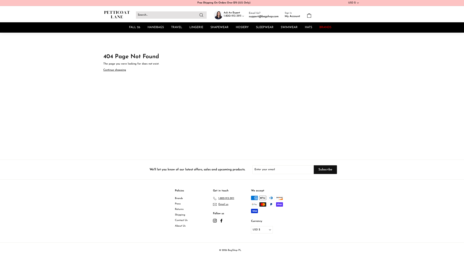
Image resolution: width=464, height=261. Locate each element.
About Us (180, 226)
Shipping (180, 215)
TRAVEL (176, 27)
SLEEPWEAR (265, 27)
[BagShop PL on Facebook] (221, 221)
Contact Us (181, 220)
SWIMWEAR (289, 27)
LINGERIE (196, 27)
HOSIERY (242, 27)
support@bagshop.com (264, 16)
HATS (308, 27)
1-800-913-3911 (233, 15)
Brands (179, 198)
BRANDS (325, 27)
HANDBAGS (156, 27)
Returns (179, 209)
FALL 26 (134, 27)
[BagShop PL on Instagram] (215, 221)
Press (178, 203)
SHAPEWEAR (219, 27)
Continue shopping (114, 70)
